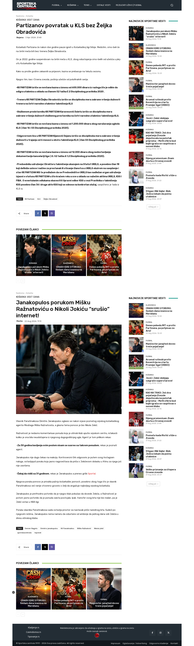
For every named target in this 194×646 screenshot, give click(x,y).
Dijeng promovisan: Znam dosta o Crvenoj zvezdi (160, 159)
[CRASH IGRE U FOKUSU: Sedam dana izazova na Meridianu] (69, 255)
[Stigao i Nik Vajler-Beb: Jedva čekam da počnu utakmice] (136, 193)
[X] (45, 213)
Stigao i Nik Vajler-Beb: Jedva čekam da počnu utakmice (158, 194)
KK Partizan (29, 199)
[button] (173, 5)
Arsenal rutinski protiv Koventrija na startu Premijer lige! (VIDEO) (158, 102)
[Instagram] (160, 633)
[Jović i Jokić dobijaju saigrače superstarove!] (136, 119)
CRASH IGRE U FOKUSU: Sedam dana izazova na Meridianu (69, 270)
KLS (38, 199)
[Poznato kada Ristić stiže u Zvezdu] (136, 176)
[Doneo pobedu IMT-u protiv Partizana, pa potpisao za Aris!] (104, 255)
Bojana (20, 37)
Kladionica (68, 263)
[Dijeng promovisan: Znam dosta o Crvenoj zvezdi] (136, 159)
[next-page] (23, 281)
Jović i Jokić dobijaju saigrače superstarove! (159, 119)
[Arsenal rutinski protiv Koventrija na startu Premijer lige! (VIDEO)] (136, 102)
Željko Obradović (50, 199)
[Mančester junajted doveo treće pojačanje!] (136, 84)
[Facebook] (38, 213)
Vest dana (33, 20)
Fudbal (103, 263)
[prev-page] (18, 281)
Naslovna (20, 16)
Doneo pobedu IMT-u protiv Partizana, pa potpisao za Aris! (104, 270)
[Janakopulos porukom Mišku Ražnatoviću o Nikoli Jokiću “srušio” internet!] (33, 255)
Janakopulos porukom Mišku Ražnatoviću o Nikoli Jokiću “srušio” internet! (33, 270)
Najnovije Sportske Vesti (147, 21)
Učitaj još (152, 206)
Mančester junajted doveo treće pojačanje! (160, 85)
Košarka (29, 16)
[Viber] (52, 213)
